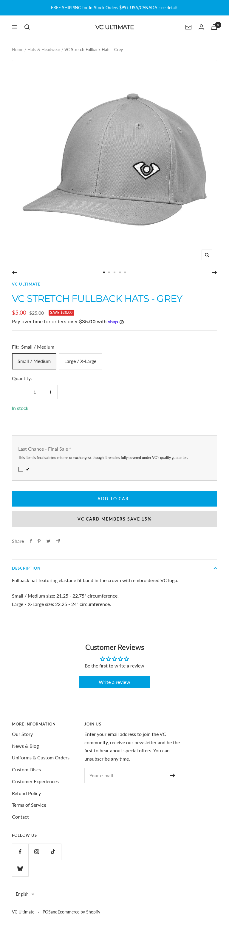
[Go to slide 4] (120, 272)
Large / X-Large (80, 361)
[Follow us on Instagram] (36, 852)
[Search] (27, 27)
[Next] (214, 272)
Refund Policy (26, 793)
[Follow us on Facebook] (20, 852)
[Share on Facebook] (31, 541)
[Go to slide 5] (125, 272)
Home (17, 49)
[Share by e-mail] (58, 541)
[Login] (201, 26)
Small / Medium (34, 361)
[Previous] (14, 272)
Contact (20, 816)
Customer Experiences (35, 781)
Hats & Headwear (43, 49)
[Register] (172, 775)
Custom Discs (26, 769)
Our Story (22, 734)
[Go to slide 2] (109, 272)
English (22, 894)
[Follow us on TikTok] (53, 852)
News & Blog (25, 746)
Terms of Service (29, 805)
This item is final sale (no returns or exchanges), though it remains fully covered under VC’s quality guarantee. (103, 457)
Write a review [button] (114, 682)
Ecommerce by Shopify (79, 911)
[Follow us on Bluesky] (20, 868)
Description (26, 568)
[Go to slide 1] (104, 272)
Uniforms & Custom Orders (40, 757)
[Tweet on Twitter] (48, 541)
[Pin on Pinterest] (39, 541)
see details (169, 7)
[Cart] (214, 27)
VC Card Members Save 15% (114, 518)
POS (47, 911)
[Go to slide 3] (114, 272)
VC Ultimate (26, 284)
